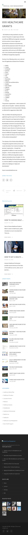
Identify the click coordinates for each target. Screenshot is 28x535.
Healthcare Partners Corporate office (15, 283)
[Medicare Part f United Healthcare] (19, 504)
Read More (7, 237)
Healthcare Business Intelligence (15, 353)
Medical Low (6, 414)
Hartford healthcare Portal (17, 304)
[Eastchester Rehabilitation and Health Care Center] (9, 509)
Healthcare (15, 29)
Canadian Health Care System (17, 346)
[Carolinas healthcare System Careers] (4, 509)
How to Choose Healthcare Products (14, 220)
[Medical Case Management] (12, 6)
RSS (5, 493)
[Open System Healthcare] (19, 509)
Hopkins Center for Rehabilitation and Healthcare (11, 451)
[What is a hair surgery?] (14, 509)
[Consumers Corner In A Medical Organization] (14, 504)
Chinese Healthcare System (16, 379)
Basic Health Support (8, 424)
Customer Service (7, 398)
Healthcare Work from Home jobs (11, 463)
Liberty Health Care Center (16, 373)
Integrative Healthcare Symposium (12, 473)
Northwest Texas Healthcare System (17, 332)
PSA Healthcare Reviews (15, 367)
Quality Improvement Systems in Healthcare (17, 360)
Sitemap (6, 489)
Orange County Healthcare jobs (16, 318)
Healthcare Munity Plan (8, 392)
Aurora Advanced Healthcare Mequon (17, 290)
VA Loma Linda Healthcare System (16, 339)
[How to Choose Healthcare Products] (14, 210)
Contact (6, 486)
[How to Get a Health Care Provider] (14, 247)
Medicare (5, 401)
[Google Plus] (11, 180)
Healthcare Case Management (10, 420)
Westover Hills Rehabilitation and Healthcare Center (13, 459)
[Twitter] (7, 180)
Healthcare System (7, 405)
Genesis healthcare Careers (17, 310)
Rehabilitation (6, 408)
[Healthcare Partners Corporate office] (4, 513)
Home (5, 483)
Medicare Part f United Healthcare (12, 467)
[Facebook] (3, 180)
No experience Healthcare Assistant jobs (16, 298)
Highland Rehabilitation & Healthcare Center (14, 470)
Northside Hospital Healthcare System (13, 455)
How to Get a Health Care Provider (14, 257)
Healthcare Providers (8, 395)
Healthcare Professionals (9, 411)
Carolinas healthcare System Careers (17, 325)
